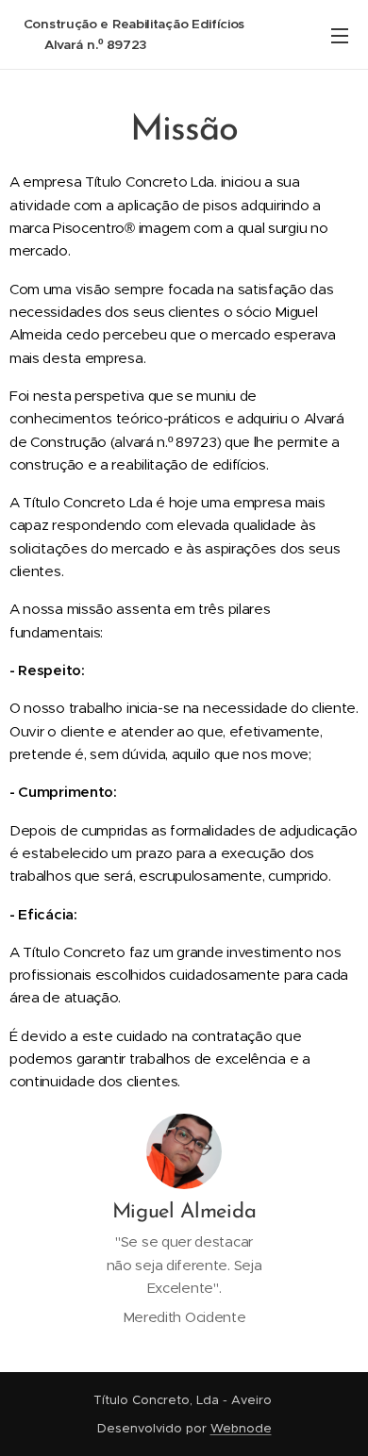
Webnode (241, 1428)
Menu (340, 35)
